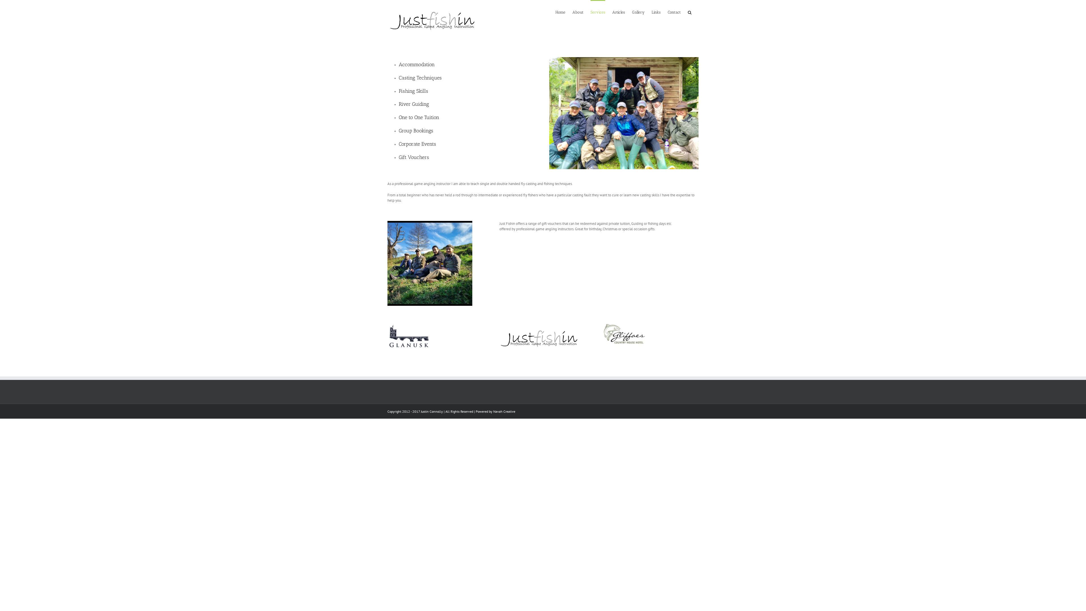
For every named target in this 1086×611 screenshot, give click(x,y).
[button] (689, 12)
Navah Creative (504, 411)
